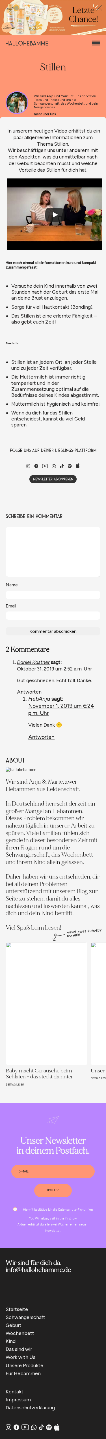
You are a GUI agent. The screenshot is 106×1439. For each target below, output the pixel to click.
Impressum (18, 1400)
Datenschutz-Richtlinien (75, 1210)
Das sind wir (19, 1349)
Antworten (29, 692)
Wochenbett (20, 1333)
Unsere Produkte (24, 1365)
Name (12, 585)
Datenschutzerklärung (30, 1407)
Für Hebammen (23, 1373)
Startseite (17, 1309)
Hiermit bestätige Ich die (58, 1210)
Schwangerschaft (25, 1317)
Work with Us (20, 1357)
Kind (11, 1341)
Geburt (13, 1325)
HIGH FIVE (53, 1190)
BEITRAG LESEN (15, 1084)
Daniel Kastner (33, 662)
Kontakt (14, 1392)
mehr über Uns (45, 114)
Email (11, 606)
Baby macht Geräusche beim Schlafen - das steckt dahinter (39, 1073)
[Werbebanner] (53, 33)
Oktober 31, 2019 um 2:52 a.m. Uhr (54, 669)
